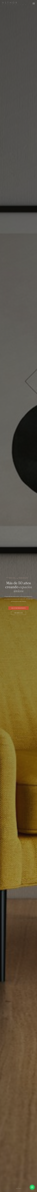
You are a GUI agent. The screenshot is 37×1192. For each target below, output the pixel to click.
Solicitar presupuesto (18, 608)
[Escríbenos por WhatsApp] (32, 1187)
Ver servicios (18, 612)
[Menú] (34, 3)
